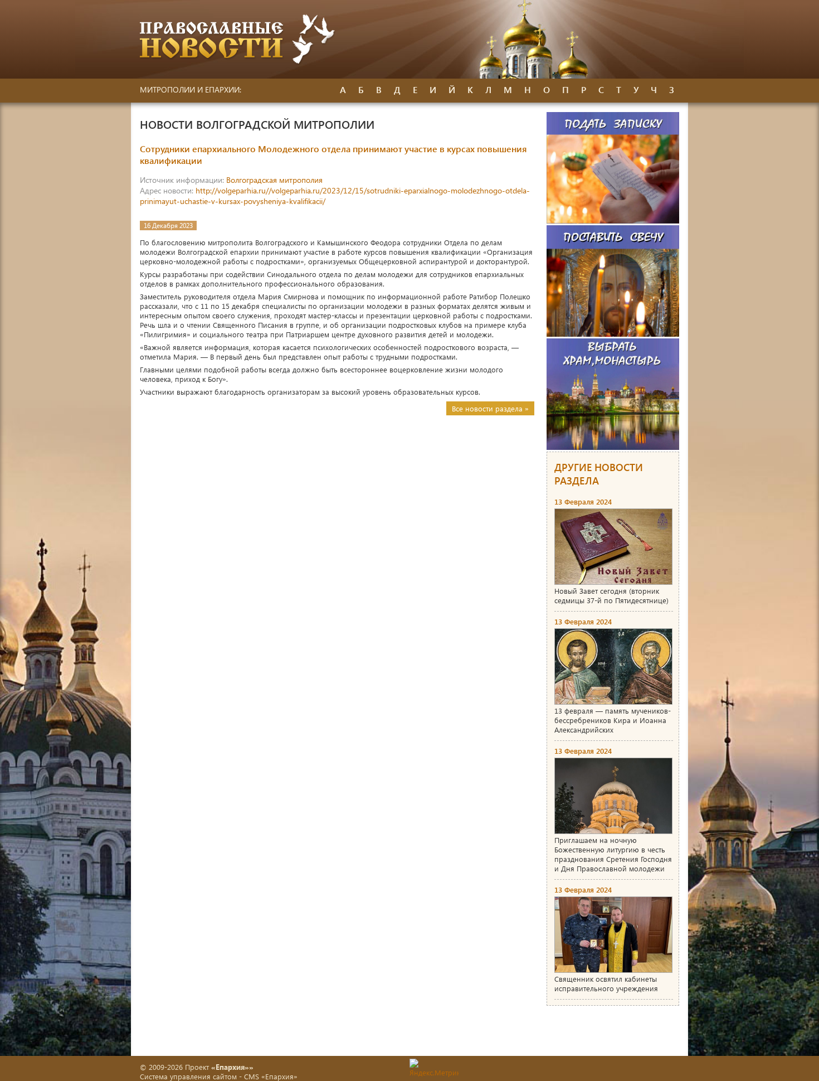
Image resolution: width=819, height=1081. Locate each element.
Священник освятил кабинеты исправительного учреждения (606, 983)
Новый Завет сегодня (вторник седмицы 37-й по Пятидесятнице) (611, 595)
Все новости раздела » (490, 408)
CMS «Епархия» (271, 1076)
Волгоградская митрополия (274, 179)
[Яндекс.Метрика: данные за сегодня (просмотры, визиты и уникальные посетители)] (434, 1068)
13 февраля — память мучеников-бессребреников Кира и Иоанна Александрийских (612, 720)
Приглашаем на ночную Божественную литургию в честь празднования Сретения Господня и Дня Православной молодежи (613, 854)
